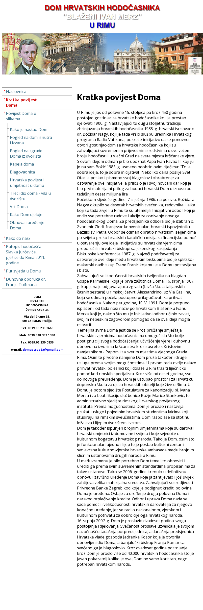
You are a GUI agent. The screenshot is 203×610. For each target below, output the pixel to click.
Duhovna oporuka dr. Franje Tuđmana (26, 281)
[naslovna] (102, 73)
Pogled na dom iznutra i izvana (31, 140)
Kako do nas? (18, 238)
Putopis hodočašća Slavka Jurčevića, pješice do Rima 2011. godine (25, 255)
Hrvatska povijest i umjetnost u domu (27, 182)
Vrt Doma (19, 206)
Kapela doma (22, 164)
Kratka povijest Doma (21, 102)
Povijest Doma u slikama (21, 116)
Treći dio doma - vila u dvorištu (30, 196)
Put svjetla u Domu (23, 271)
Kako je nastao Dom (28, 129)
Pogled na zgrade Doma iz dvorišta (26, 153)
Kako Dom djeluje (26, 214)
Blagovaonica (22, 172)
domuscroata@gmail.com (43, 349)
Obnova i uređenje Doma (27, 225)
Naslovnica (16, 91)
